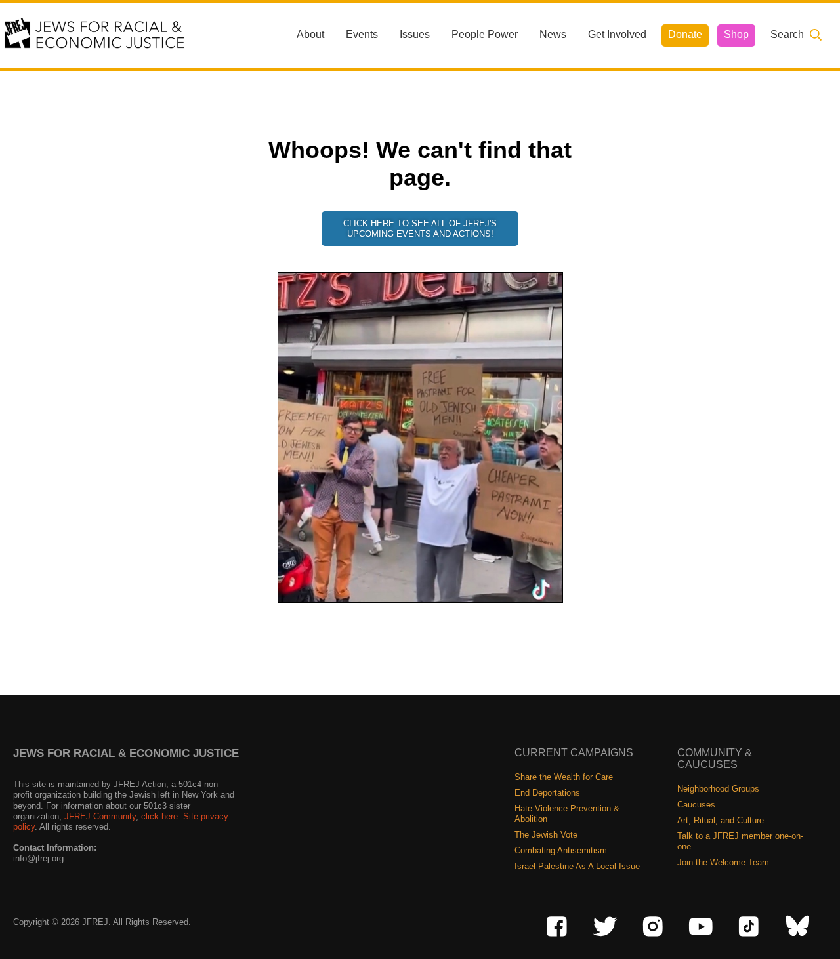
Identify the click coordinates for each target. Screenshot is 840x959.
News (552, 34)
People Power (485, 34)
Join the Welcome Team (723, 862)
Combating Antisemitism (560, 850)
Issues (415, 34)
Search (787, 34)
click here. (160, 816)
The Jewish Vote (546, 835)
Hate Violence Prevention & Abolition (567, 814)
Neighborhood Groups (718, 789)
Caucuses (696, 804)
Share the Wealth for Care (563, 777)
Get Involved (617, 34)
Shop (736, 34)
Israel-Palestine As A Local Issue (577, 866)
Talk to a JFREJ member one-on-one (740, 841)
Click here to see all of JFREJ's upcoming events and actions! (420, 228)
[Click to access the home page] (95, 34)
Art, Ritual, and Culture (720, 820)
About (310, 34)
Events (362, 34)
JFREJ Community (100, 816)
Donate (685, 34)
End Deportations (547, 793)
